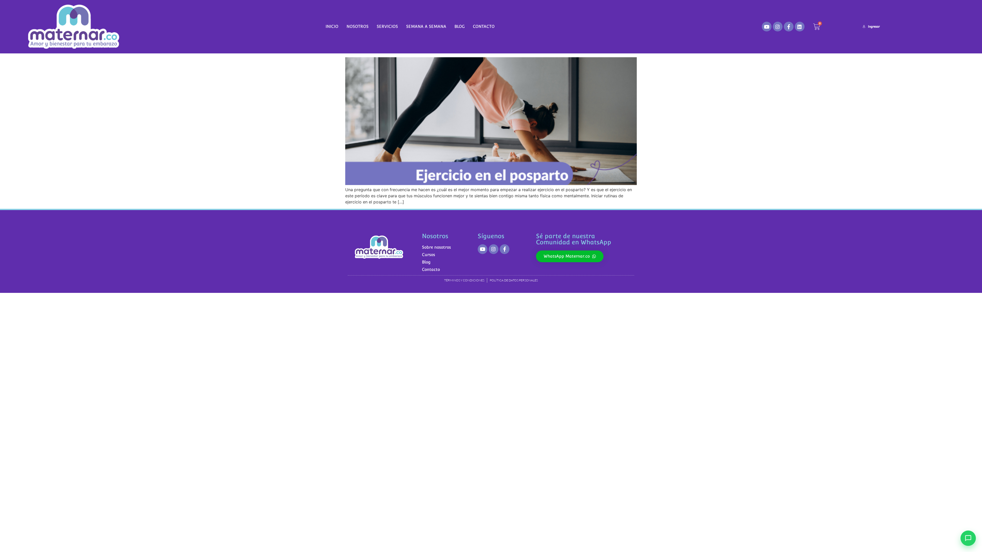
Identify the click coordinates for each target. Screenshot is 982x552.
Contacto (484, 26)
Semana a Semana (426, 26)
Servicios (387, 26)
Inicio (332, 26)
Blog (459, 26)
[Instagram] (778, 26)
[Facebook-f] (789, 26)
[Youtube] (767, 26)
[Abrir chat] (968, 538)
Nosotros (358, 26)
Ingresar (874, 26)
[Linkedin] (800, 26)
